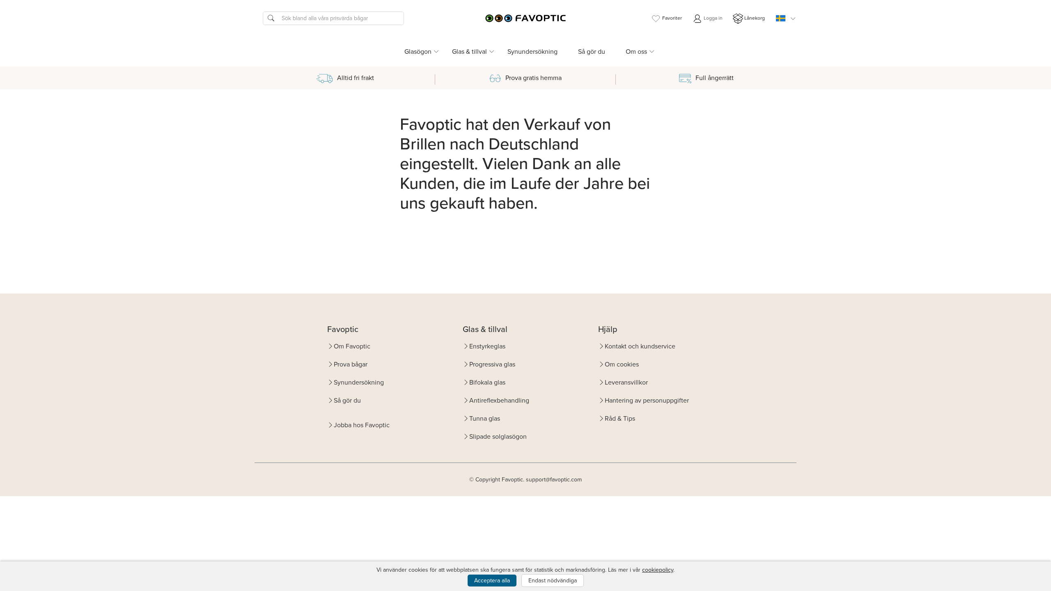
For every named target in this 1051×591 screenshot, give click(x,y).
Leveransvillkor (626, 382)
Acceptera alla (492, 580)
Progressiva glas (492, 364)
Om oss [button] (636, 51)
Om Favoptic (352, 346)
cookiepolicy (657, 570)
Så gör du (591, 51)
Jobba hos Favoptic (362, 425)
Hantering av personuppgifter (647, 400)
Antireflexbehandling (499, 400)
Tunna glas (484, 418)
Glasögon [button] (417, 51)
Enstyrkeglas (487, 346)
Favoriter (672, 18)
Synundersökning (532, 51)
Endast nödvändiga (552, 580)
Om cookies (622, 364)
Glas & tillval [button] (469, 51)
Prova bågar (350, 364)
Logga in (712, 18)
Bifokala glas (487, 382)
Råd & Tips (620, 418)
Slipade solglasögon (498, 436)
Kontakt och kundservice (640, 346)
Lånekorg (754, 18)
